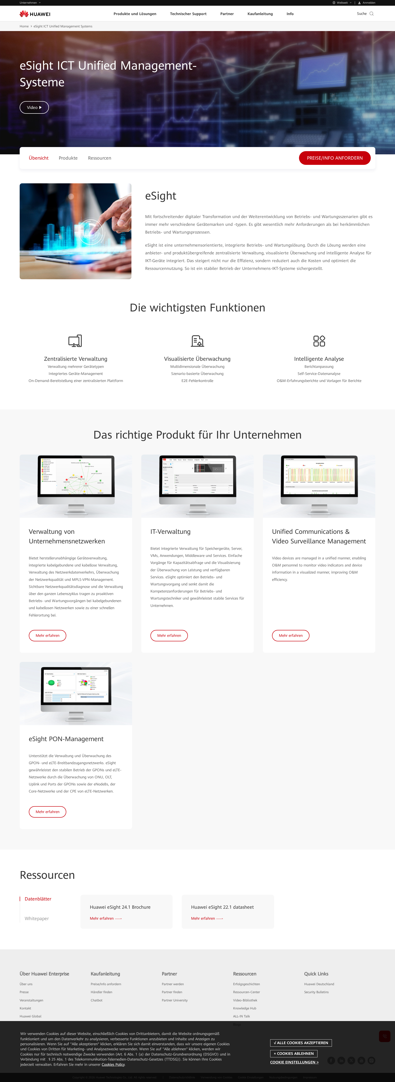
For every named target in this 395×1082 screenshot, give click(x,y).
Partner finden (172, 992)
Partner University (175, 1000)
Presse (24, 992)
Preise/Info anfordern (106, 984)
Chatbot (96, 1000)
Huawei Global (30, 1016)
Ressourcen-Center (246, 992)
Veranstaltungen (31, 1000)
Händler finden (101, 992)
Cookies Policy (113, 1064)
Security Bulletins (316, 992)
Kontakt (25, 1008)
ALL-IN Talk (241, 1016)
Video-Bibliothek (245, 1000)
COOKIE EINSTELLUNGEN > (294, 1062)
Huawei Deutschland (319, 984)
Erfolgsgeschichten (246, 984)
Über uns (26, 984)
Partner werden (173, 984)
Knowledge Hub (244, 1008)
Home (24, 26)
